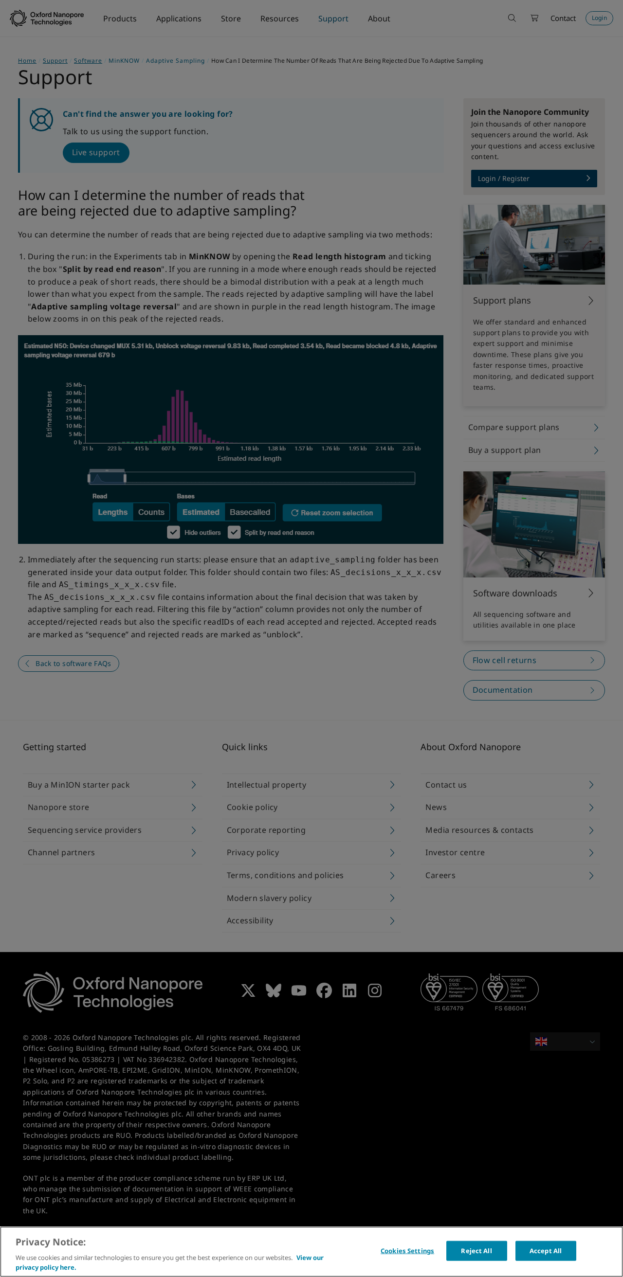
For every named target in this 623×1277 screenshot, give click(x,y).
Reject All (476, 1250)
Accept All (546, 1250)
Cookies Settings (407, 1250)
